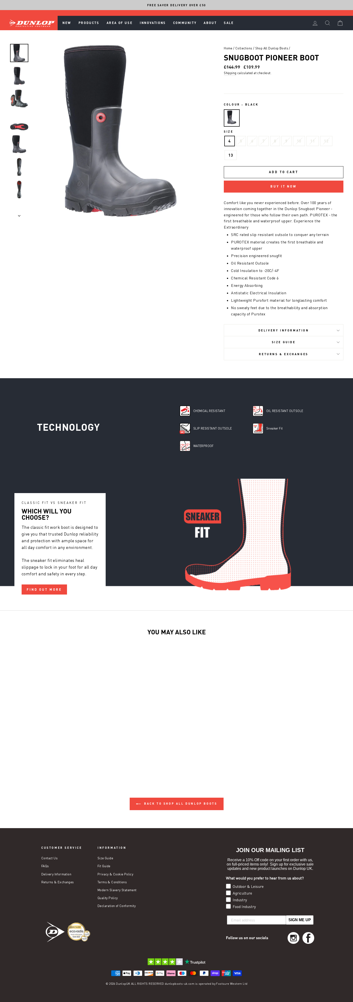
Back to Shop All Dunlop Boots (180, 803)
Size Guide (284, 342)
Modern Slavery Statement (117, 890)
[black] (232, 118)
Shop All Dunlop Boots (271, 48)
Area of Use (120, 23)
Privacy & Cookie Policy (115, 874)
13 (230, 155)
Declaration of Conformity (116, 906)
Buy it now (283, 186)
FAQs (45, 866)
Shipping (230, 73)
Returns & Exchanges (283, 354)
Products (89, 23)
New (66, 23)
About (210, 23)
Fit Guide (103, 866)
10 (299, 141)
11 (312, 141)
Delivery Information (283, 330)
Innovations (153, 23)
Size (228, 131)
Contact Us (49, 858)
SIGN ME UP (299, 920)
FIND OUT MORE (44, 589)
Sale (229, 23)
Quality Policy (107, 898)
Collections (243, 48)
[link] (293, 938)
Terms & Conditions (112, 882)
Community (184, 23)
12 (326, 141)
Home (228, 48)
